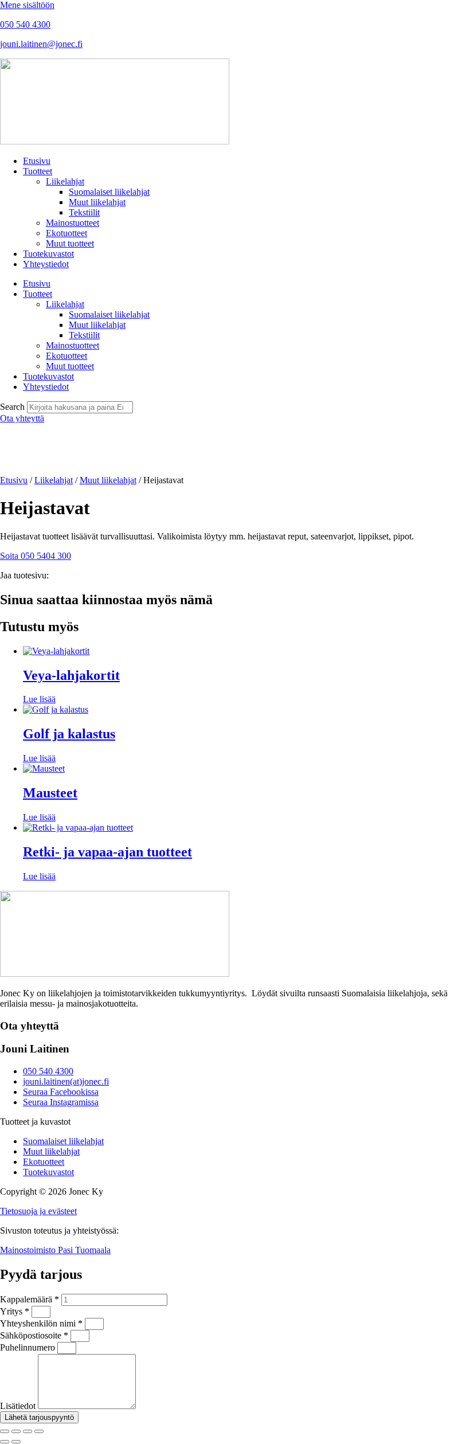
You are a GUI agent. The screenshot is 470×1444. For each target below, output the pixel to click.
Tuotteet (37, 171)
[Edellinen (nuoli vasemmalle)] (4, 1441)
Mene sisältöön (27, 5)
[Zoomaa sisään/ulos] (4, 1431)
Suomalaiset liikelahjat (109, 192)
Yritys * (16, 1311)
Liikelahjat (65, 181)
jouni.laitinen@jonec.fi (41, 44)
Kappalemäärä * (30, 1299)
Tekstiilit (84, 212)
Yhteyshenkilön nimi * (42, 1323)
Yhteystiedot (46, 264)
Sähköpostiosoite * (35, 1335)
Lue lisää (39, 699)
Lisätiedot (19, 1406)
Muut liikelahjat (97, 202)
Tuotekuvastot (48, 254)
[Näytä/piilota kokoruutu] (16, 1431)
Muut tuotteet (70, 243)
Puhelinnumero (28, 1347)
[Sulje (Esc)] (39, 1431)
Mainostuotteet (72, 223)
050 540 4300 (25, 24)
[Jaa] (27, 1431)
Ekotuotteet (66, 233)
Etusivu (36, 161)
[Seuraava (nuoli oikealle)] (16, 1441)
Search (12, 407)
